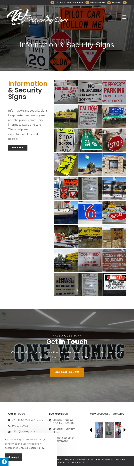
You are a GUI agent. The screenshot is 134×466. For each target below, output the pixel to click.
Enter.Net (88, 459)
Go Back (18, 147)
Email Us (116, 2)
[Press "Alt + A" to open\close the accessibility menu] (4, 462)
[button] (67, 372)
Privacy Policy (59, 462)
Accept (13, 457)
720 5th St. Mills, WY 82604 (69, 2)
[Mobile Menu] (124, 17)
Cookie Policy (36, 447)
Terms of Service (75, 462)
